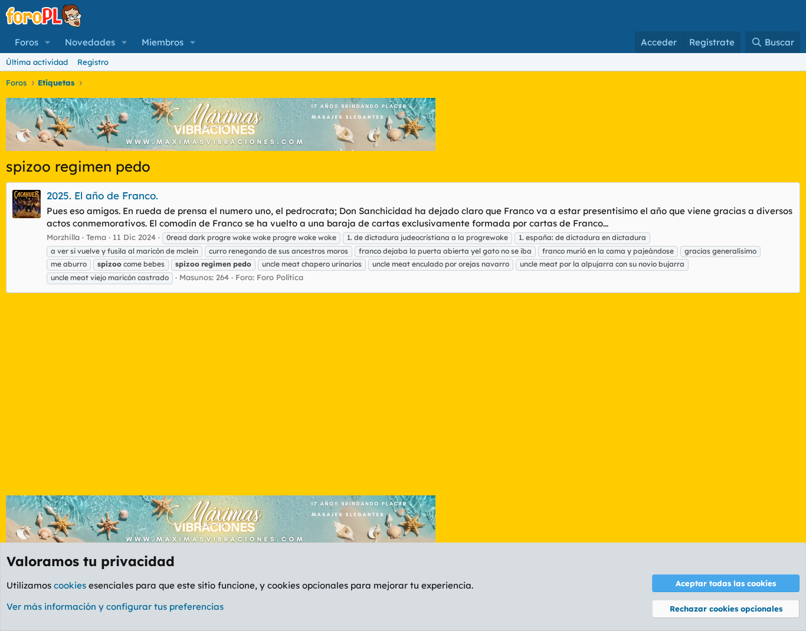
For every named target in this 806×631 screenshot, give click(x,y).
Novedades (90, 42)
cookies (70, 585)
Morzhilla (63, 237)
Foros (26, 42)
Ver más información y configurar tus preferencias (115, 606)
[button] (48, 42)
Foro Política (280, 277)
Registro (93, 62)
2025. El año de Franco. (102, 195)
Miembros (163, 42)
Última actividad (37, 62)
